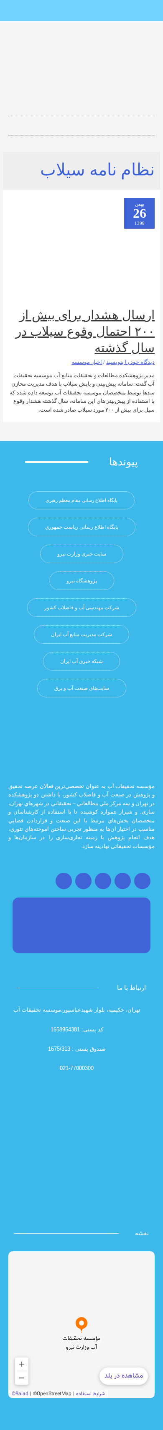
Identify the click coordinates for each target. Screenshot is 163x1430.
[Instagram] (142, 881)
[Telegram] (103, 881)
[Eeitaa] (81, 11)
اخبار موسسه (86, 362)
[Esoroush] (68, 11)
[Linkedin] (95, 11)
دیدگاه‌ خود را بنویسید (130, 362)
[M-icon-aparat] (109, 11)
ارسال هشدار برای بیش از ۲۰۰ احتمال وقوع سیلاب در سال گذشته (85, 331)
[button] (81, 123)
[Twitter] (123, 881)
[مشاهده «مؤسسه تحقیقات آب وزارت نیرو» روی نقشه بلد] (81, 1324)
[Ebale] (54, 11)
